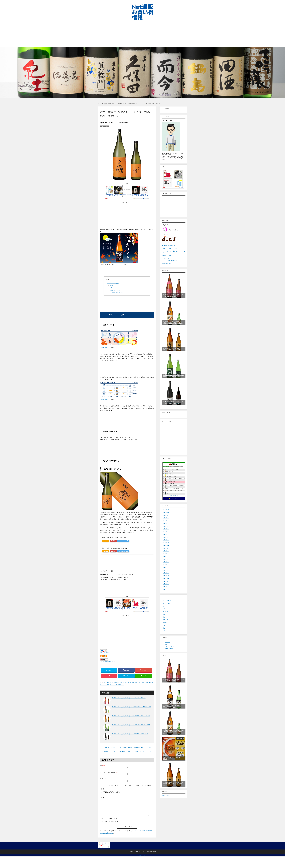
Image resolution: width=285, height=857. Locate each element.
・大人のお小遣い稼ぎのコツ (169, 261)
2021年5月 (166, 529)
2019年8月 (166, 586)
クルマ (165, 606)
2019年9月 (166, 584)
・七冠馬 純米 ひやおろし (118, 292)
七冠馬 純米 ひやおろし (127, 682)
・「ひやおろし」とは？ (113, 283)
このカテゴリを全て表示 (173, 495)
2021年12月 (166, 509)
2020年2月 (166, 570)
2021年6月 (166, 526)
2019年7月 (166, 589)
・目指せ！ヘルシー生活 (168, 245)
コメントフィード (169, 646)
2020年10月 (166, 548)
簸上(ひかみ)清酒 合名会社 (117, 685)
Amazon (106, 540)
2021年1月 (166, 540)
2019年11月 (166, 578)
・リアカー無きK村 (167, 258)
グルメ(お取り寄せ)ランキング (107, 661)
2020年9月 (166, 551)
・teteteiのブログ (166, 255)
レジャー (165, 608)
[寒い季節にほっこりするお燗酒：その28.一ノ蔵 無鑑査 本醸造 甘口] (107, 704)
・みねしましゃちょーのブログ (170, 248)
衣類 (164, 625)
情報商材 (165, 619)
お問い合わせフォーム (168, 795)
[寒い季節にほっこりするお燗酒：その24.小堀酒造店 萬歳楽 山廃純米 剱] (107, 740)
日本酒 (139, 682)
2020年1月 (166, 573)
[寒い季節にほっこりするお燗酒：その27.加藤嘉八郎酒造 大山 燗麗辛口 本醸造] (107, 713)
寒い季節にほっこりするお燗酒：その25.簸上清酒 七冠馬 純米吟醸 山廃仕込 (131, 725)
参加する (182, 496)
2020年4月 (166, 564)
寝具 (164, 617)
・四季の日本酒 (113, 285)
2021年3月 (166, 534)
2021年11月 (166, 512)
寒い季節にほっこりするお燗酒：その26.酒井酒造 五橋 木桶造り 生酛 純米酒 (131, 716)
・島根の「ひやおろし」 (115, 290)
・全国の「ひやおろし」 (115, 287)
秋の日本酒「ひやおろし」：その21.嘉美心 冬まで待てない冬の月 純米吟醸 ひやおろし (126, 751)
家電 (164, 614)
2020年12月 (166, 542)
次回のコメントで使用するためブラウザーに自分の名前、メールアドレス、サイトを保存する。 (127, 785)
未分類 (165, 622)
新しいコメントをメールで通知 (109, 818)
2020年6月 (166, 559)
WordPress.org (169, 648)
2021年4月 (166, 531)
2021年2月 (166, 537)
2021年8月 (166, 520)
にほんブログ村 (104, 652)
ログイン (167, 642)
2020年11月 (166, 545)
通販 (164, 628)
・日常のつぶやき (166, 263)
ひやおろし (116, 682)
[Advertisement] (142, 31)
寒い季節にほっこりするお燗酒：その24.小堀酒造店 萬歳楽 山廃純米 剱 (130, 734)
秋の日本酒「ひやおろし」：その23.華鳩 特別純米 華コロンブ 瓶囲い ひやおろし (128, 747)
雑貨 (164, 630)
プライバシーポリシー (142, 855)
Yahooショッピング (123, 540)
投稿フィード (168, 644)
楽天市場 (113, 540)
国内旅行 (165, 611)
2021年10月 (166, 515)
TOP (107, 103)
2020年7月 (166, 556)
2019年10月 (166, 581)
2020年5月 (166, 562)
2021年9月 (166, 518)
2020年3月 (166, 567)
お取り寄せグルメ (104, 126)
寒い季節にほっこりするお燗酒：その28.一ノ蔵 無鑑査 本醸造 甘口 (129, 698)
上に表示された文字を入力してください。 (111, 792)
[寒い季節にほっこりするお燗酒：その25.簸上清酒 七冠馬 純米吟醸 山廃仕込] (107, 731)
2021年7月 (166, 523)
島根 (136, 682)
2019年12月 (166, 575)
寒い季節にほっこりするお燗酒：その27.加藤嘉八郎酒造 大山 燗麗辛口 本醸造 (131, 707)
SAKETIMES (104, 347)
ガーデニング (166, 603)
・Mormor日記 (165, 242)
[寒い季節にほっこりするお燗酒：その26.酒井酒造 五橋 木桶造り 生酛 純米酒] (107, 722)
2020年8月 (166, 553)
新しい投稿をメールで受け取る (109, 821)
